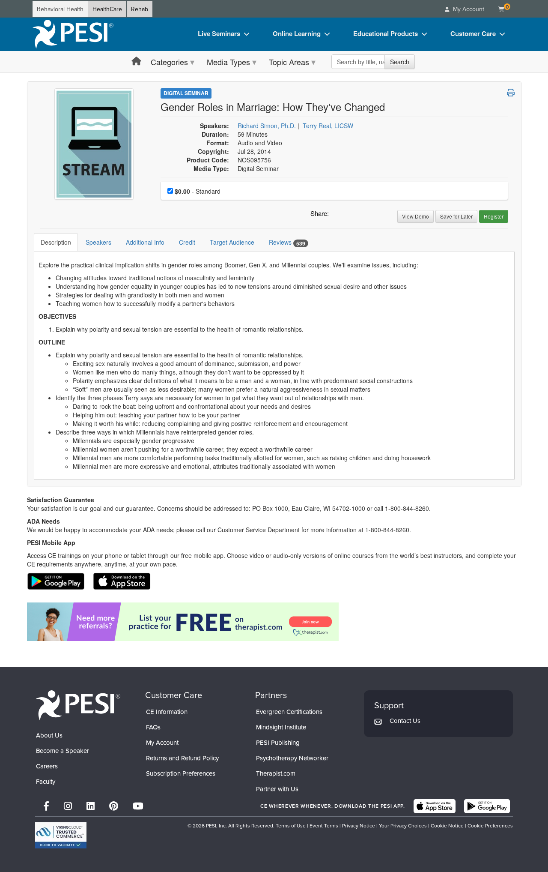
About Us (49, 735)
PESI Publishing (278, 742)
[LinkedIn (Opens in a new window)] (90, 806)
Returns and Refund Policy (182, 758)
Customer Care (473, 33)
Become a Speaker (62, 750)
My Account (162, 742)
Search (399, 61)
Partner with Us (277, 789)
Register (493, 216)
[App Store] (435, 806)
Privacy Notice (358, 826)
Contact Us (405, 720)
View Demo (415, 216)
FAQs (153, 727)
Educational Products (385, 33)
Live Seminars (219, 33)
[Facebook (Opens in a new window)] (46, 806)
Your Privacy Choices (403, 826)
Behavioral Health (60, 9)
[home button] (136, 61)
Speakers (98, 242)
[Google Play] (487, 806)
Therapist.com (275, 773)
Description (56, 242)
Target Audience (232, 242)
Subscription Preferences (180, 773)
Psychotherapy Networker (292, 758)
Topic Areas (289, 61)
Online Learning (297, 33)
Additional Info (145, 242)
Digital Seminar (186, 93)
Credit (187, 242)
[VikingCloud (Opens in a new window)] (60, 835)
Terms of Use (291, 826)
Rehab (139, 9)
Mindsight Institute (281, 727)
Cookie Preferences (490, 826)
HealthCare (107, 9)
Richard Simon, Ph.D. (267, 125)
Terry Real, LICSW (328, 125)
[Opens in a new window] (274, 621)
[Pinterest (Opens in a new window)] (113, 806)
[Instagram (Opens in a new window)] (68, 806)
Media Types (228, 61)
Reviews (287, 242)
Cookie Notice (447, 826)
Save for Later (456, 216)
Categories (169, 61)
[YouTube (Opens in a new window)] (138, 806)
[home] (72, 34)
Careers (47, 766)
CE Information (167, 711)
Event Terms (324, 826)
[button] (337, 215)
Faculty (45, 781)
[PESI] (78, 705)
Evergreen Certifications (289, 711)
